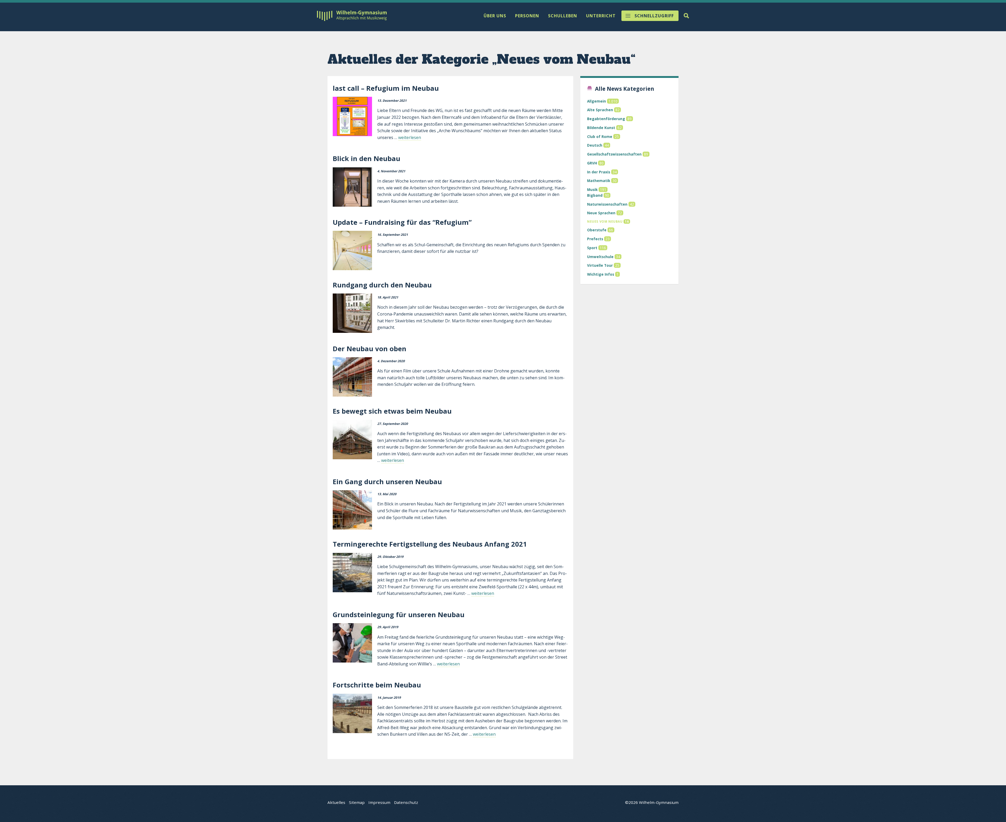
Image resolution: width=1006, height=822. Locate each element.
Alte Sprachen (600, 109)
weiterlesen (409, 137)
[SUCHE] (686, 15)
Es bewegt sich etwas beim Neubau (392, 411)
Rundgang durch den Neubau (382, 285)
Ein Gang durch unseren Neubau (387, 481)
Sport (592, 247)
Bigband (595, 195)
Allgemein (596, 101)
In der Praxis (598, 171)
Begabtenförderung (606, 118)
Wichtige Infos (600, 274)
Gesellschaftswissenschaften (614, 154)
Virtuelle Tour (600, 265)
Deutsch (594, 145)
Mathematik (598, 180)
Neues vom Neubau (605, 221)
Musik (592, 189)
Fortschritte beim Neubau (377, 685)
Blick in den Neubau (366, 158)
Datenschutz (406, 802)
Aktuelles (336, 802)
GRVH (592, 163)
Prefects (595, 238)
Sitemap (357, 802)
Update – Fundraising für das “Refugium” (402, 222)
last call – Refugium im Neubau (386, 88)
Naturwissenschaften (607, 204)
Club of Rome (599, 136)
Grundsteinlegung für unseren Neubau (398, 614)
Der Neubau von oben (369, 348)
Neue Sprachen (601, 212)
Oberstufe (596, 229)
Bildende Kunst (601, 127)
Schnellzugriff (654, 16)
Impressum (379, 802)
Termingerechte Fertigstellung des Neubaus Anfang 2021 (430, 544)
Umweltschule (600, 256)
